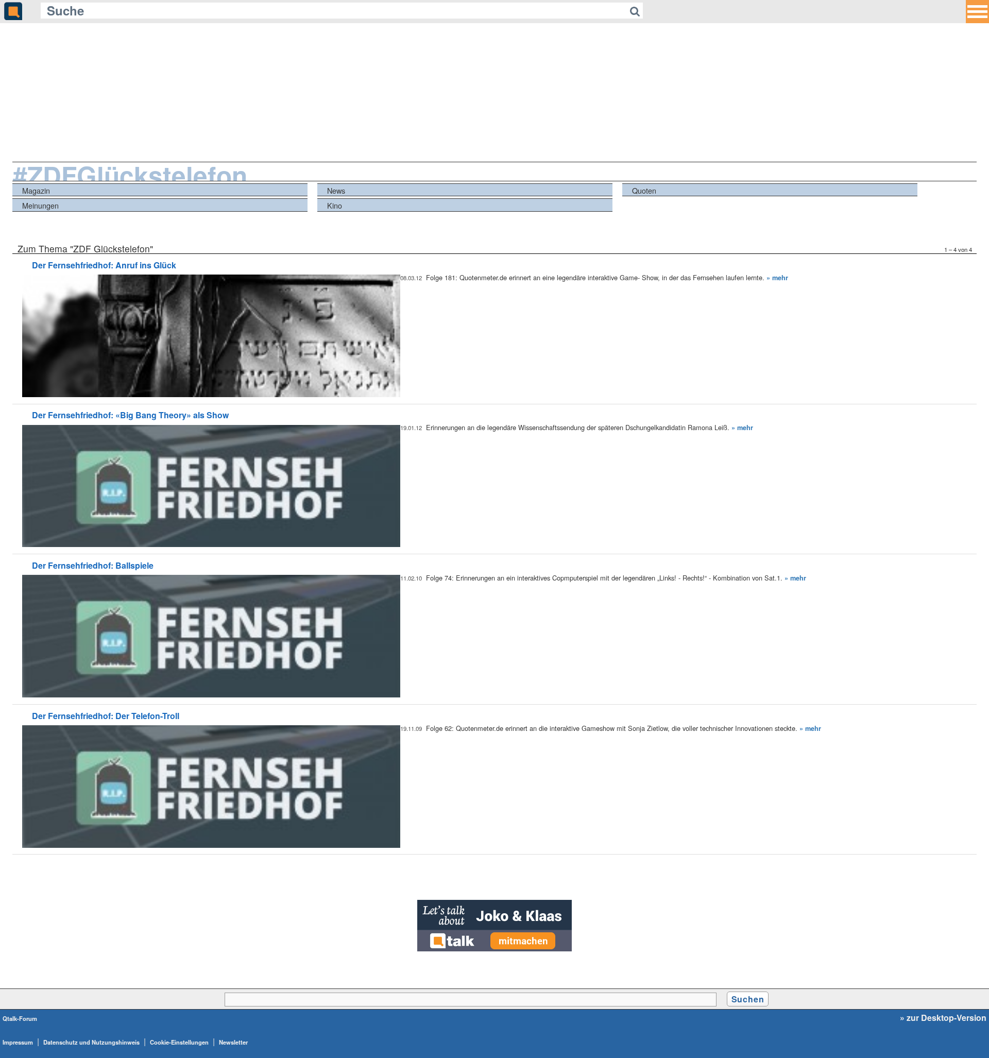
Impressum (18, 1042)
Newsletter (233, 1042)
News (336, 190)
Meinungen (40, 205)
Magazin (36, 190)
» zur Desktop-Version (943, 1017)
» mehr (777, 277)
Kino (334, 205)
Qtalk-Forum (20, 1018)
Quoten (644, 190)
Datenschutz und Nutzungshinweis (91, 1042)
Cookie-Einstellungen (179, 1042)
